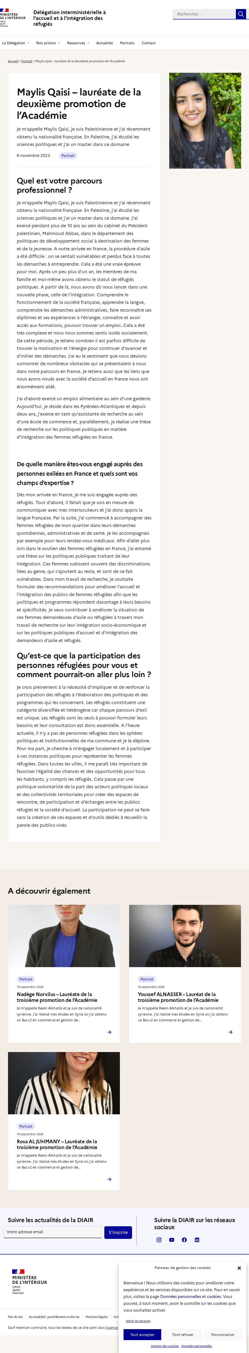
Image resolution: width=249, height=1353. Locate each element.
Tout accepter (142, 1335)
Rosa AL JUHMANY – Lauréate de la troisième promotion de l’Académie (57, 1144)
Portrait (26, 61)
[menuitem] (48, 43)
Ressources (76, 43)
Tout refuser (183, 1335)
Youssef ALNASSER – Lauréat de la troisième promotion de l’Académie (178, 997)
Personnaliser (223, 1335)
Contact (149, 43)
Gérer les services (138, 1321)
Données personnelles (180, 1296)
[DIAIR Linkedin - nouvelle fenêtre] (197, 1241)
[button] (239, 1268)
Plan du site (15, 1317)
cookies (214, 1296)
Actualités (104, 43)
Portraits (127, 43)
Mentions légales (96, 1317)
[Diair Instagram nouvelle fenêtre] (159, 1241)
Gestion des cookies (165, 1346)
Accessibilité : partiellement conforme (54, 1317)
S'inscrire (118, 1232)
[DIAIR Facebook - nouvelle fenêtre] (184, 1241)
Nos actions (46, 43)
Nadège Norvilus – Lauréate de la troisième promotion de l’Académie (57, 997)
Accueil (13, 61)
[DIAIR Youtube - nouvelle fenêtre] (172, 1241)
